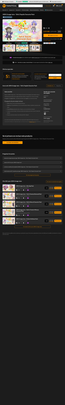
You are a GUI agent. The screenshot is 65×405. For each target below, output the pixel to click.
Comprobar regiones (47, 40)
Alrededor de (50, 85)
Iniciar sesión (48, 5)
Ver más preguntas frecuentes (32, 175)
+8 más (48, 118)
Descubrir (5, 10)
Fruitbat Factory (47, 108)
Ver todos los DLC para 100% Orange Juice (32, 226)
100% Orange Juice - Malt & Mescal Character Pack (29, 202)
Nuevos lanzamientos (34, 10)
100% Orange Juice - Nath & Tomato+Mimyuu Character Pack (27, 210)
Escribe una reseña (12, 142)
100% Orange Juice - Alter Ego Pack (25, 186)
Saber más (50, 62)
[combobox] (33, 6)
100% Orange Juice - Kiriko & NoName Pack (27, 219)
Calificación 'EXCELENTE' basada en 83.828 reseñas (38, 1)
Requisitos (58, 85)
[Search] (41, 6)
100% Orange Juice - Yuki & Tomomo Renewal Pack (29, 194)
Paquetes (18, 10)
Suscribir (55, 77)
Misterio (42, 10)
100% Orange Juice (35, 57)
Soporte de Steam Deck (48, 120)
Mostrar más (31, 122)
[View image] (9, 48)
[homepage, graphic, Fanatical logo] (10, 5)
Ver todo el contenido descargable (54, 181)
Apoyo (61, 10)
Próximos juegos (25, 10)
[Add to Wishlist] (61, 28)
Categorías (11, 10)
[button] (8, 1)
